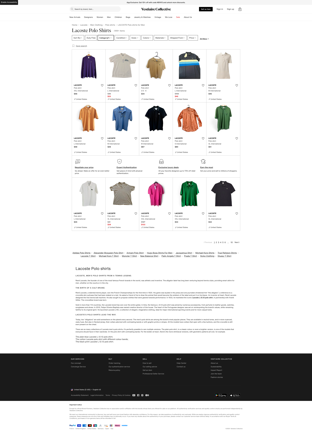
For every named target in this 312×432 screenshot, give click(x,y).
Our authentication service (119, 366)
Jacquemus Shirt (184, 252)
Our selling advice (150, 366)
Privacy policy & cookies (121, 395)
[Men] (113, 17)
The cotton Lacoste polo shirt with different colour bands (102, 339)
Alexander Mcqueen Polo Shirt (108, 252)
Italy (112, 429)
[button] (240, 9)
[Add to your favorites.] (102, 85)
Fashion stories (217, 377)
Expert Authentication (127, 167)
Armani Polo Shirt (135, 252)
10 (232, 242)
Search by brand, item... (84, 9)
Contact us (181, 366)
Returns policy (114, 370)
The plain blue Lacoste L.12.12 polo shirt (94, 336)
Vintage (157, 17)
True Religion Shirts (227, 252)
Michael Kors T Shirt (109, 256)
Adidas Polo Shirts (81, 252)
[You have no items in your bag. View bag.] (240, 9)
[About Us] (194, 17)
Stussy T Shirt (224, 256)
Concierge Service (78, 366)
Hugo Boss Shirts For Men (159, 252)
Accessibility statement (79, 395)
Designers (88, 17)
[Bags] (132, 17)
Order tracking (114, 363)
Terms (107, 395)
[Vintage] (163, 17)
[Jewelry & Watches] (152, 17)
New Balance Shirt (149, 256)
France (71, 429)
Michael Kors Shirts (204, 252)
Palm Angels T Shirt (171, 256)
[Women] (105, 17)
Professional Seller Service (153, 373)
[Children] (124, 17)
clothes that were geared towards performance (147, 297)
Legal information (96, 395)
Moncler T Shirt (129, 256)
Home (74, 24)
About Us (188, 17)
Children (118, 17)
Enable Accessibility (9, 2)
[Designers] (95, 17)
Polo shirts (110, 24)
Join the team (216, 373)
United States (92, 429)
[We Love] (174, 17)
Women (100, 17)
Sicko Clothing (207, 256)
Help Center (181, 363)
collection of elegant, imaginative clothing (138, 310)
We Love (168, 17)
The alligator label (170, 280)
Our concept (76, 363)
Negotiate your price (84, 167)
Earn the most (206, 167)
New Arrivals (74, 17)
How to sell (147, 363)
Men (109, 17)
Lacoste (83, 24)
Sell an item (206, 9)
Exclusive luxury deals (168, 167)
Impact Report (216, 370)
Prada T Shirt (190, 256)
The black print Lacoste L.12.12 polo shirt (94, 341)
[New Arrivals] (82, 17)
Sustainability (216, 366)
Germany (101, 429)
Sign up (230, 9)
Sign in (220, 9)
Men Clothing (96, 24)
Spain (107, 429)
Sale (178, 17)
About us (214, 363)
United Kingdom (81, 429)
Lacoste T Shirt (88, 256)
